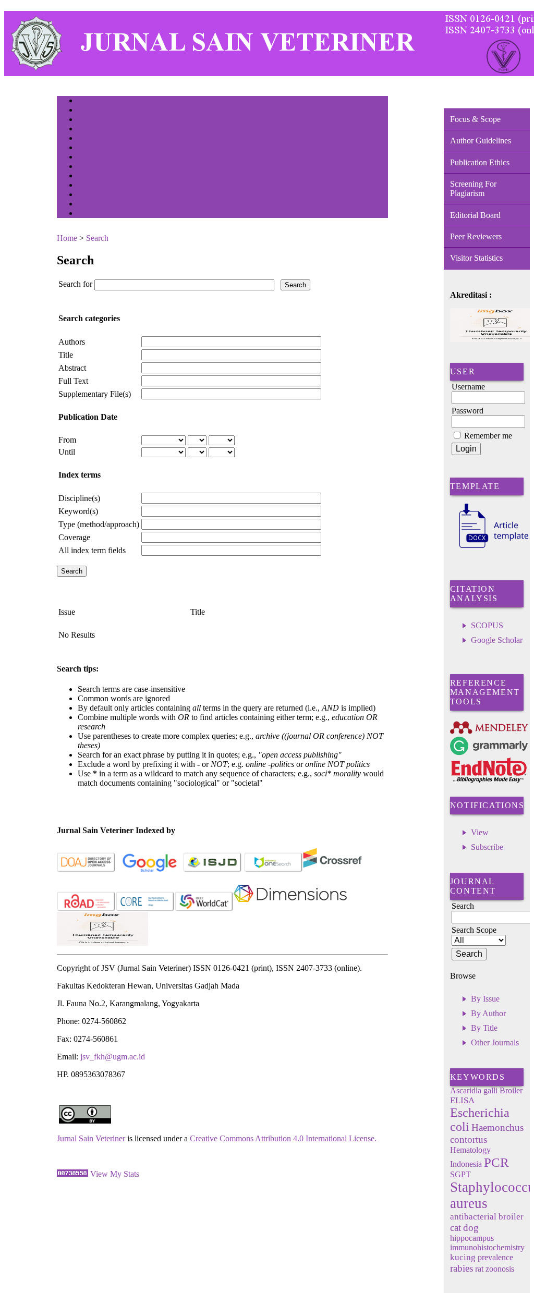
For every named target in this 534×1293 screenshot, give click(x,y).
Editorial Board (475, 215)
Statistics (89, 176)
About (85, 111)
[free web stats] (72, 1173)
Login (85, 120)
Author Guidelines (480, 140)
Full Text (73, 380)
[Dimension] (290, 909)
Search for (75, 283)
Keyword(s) (78, 511)
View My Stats (114, 1173)
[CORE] (145, 909)
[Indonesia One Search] (273, 869)
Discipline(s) (79, 498)
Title (65, 354)
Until (66, 451)
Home (84, 101)
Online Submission (100, 186)
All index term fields (92, 550)
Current (86, 148)
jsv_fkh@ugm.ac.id (112, 1056)
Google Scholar (497, 640)
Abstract (72, 367)
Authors (71, 341)
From (67, 439)
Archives (88, 158)
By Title (484, 1027)
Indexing (88, 205)
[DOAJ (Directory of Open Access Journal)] (86, 869)
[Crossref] (332, 869)
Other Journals (495, 1042)
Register (87, 129)
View (480, 832)
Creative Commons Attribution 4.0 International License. (283, 1138)
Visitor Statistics (476, 257)
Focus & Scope (475, 119)
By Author (488, 1013)
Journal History (96, 195)
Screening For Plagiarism (473, 188)
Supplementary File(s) (94, 393)
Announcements (96, 167)
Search (85, 139)
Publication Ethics (479, 162)
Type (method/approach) (98, 524)
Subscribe (487, 847)
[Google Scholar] (149, 869)
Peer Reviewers (476, 236)
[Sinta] (102, 942)
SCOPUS (487, 625)
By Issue (485, 998)
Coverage (74, 537)
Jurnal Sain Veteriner (91, 1138)
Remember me (488, 435)
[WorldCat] (204, 909)
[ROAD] (86, 909)
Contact (87, 214)
